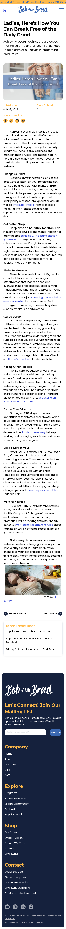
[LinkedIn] (23, 906)
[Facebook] (31, 906)
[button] (4, 10)
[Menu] (61, 9)
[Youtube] (7, 906)
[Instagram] (15, 906)
